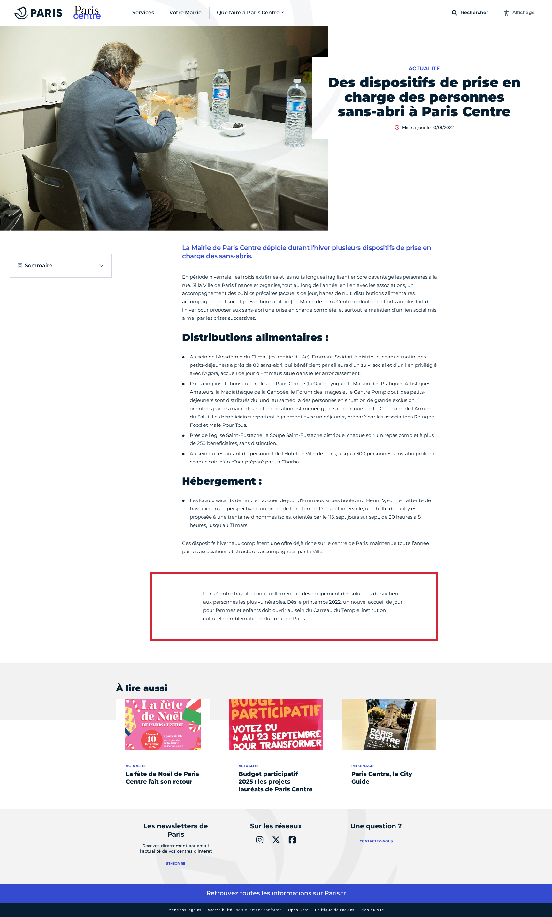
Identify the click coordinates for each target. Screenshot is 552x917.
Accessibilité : (245, 910)
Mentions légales (184, 910)
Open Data (298, 910)
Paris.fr (335, 893)
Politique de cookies (334, 910)
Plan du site (372, 910)
